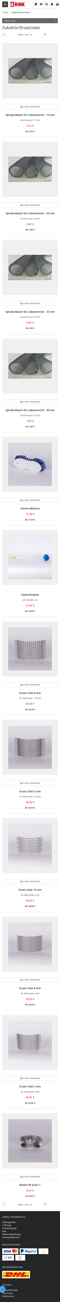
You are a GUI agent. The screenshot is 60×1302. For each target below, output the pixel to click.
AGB (4, 1231)
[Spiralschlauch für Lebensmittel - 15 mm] (30, 70)
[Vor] (45, 34)
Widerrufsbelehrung (11, 1234)
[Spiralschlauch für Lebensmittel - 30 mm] (30, 366)
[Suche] (46, 4)
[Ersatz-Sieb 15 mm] (30, 845)
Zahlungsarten (9, 1222)
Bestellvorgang (9, 1228)
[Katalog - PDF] (35, 4)
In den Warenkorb (31, 106)
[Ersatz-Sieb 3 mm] (30, 747)
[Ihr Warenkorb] (57, 4)
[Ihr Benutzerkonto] (52, 4)
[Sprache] (41, 4)
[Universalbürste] (30, 464)
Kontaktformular (10, 1290)
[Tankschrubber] (30, 557)
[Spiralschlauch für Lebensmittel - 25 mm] (30, 267)
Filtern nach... (10, 20)
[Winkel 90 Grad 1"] (30, 1140)
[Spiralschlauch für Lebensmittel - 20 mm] (30, 169)
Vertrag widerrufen (11, 1237)
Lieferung (6, 1225)
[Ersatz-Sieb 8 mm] (30, 648)
